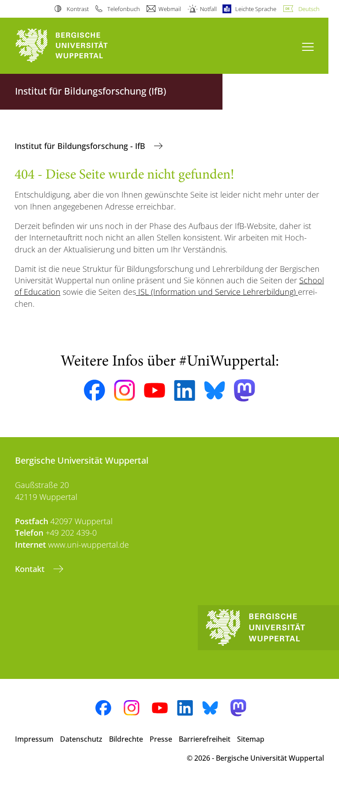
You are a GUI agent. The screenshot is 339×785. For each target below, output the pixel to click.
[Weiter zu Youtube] (154, 390)
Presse (161, 739)
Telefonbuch (123, 9)
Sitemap (250, 739)
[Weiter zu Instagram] (124, 390)
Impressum (34, 739)
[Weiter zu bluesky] (214, 390)
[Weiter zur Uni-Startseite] (77, 45)
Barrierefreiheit (204, 739)
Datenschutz (81, 739)
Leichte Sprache (255, 9)
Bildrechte (126, 739)
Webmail (169, 9)
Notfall (208, 9)
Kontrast (77, 9)
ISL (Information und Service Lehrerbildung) (217, 291)
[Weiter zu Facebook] (94, 390)
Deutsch (309, 9)
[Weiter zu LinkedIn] (184, 390)
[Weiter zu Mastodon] (244, 390)
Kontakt (31, 569)
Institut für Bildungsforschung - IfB (81, 146)
